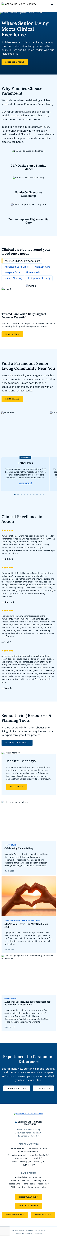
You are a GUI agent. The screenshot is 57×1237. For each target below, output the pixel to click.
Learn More (11, 334)
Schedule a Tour (14, 62)
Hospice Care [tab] (12, 272)
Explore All (11, 399)
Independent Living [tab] (39, 278)
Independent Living (37, 1187)
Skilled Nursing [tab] (13, 278)
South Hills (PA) (29, 1164)
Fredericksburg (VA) (17, 1155)
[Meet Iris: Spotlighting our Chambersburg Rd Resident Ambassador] (29, 993)
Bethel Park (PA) (18, 1148)
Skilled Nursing (18, 1187)
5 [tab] (27, 494)
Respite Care (43, 1183)
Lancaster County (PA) (39, 1155)
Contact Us (42, 1088)
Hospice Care (14, 1183)
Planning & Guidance (16, 743)
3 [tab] (21, 494)
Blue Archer (41, 1230)
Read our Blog (42, 1215)
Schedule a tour (27, 1197)
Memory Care (39, 1180)
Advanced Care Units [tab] (17, 266)
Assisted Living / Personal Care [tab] (22, 260)
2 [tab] (18, 494)
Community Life (10, 845)
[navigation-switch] (52, 4)
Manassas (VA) (21, 1158)
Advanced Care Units (21, 1180)
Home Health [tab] (33, 272)
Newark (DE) (36, 1158)
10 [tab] (43, 494)
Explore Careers (27, 1206)
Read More (15, 787)
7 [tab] (33, 494)
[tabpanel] (29, 311)
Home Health (29, 1183)
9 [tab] (40, 494)
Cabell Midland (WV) (37, 1148)
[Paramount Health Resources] (10, 4)
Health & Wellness (12, 920)
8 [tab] (36, 494)
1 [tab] (14, 494)
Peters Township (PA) (21, 1161)
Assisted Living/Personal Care (28, 1177)
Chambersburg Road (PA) (28, 1151)
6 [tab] (30, 494)
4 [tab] (24, 494)
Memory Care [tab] (42, 266)
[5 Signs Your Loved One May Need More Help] (29, 914)
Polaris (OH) (39, 1161)
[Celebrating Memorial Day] (29, 838)
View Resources (14, 1215)
